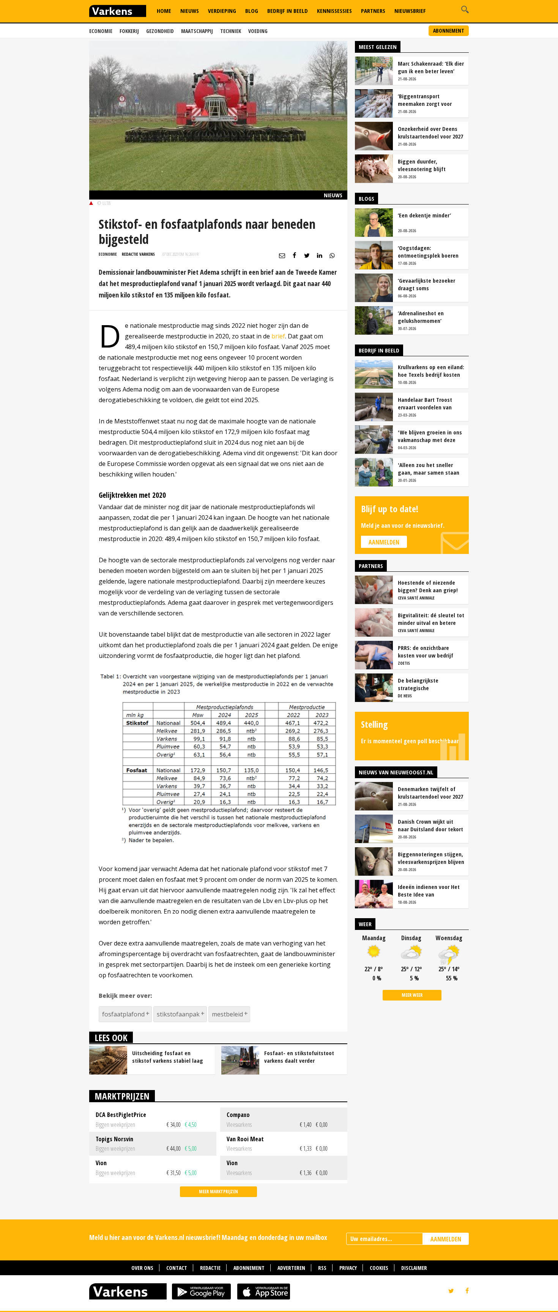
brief (278, 336)
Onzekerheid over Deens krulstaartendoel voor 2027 (430, 132)
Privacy (348, 1267)
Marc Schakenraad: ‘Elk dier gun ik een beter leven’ (431, 67)
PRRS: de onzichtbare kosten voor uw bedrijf (425, 651)
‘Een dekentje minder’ (424, 215)
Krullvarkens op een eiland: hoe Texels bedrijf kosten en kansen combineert (431, 370)
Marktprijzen (122, 1096)
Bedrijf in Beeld (287, 10)
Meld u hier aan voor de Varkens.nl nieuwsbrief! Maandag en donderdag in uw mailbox (208, 1237)
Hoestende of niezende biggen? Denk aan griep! (428, 586)
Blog (251, 10)
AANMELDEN (445, 1239)
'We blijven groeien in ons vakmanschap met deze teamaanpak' (430, 436)
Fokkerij (129, 31)
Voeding (258, 31)
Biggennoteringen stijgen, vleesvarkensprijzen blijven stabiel (431, 857)
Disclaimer (414, 1267)
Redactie (210, 1267)
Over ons (142, 1267)
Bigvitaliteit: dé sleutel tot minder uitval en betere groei (431, 618)
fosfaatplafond (123, 1014)
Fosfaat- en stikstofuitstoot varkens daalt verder (299, 1056)
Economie (100, 31)
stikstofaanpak (178, 1014)
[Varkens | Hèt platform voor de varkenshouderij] (117, 12)
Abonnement (448, 30)
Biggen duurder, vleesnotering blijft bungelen (422, 165)
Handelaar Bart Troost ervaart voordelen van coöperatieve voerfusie (426, 403)
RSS (322, 1267)
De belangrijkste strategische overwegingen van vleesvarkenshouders (423, 684)
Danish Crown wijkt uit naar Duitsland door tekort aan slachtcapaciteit (430, 825)
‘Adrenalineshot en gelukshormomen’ (421, 316)
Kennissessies (334, 10)
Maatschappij (197, 31)
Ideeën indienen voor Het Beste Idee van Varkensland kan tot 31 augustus (429, 890)
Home (164, 10)
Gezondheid (160, 31)
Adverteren (291, 1267)
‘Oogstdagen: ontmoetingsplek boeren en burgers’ (428, 251)
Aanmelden (384, 542)
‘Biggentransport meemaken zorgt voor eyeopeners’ (425, 99)
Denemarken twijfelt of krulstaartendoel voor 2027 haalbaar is (430, 792)
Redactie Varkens (138, 254)
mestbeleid (227, 1014)
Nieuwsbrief (410, 10)
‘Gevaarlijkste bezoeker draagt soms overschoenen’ (426, 284)
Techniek (230, 31)
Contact (176, 1267)
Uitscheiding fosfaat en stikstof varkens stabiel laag (167, 1056)
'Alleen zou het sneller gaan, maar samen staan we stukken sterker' (428, 468)
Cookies (379, 1267)
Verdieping (222, 10)
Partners (373, 10)
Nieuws (189, 10)
